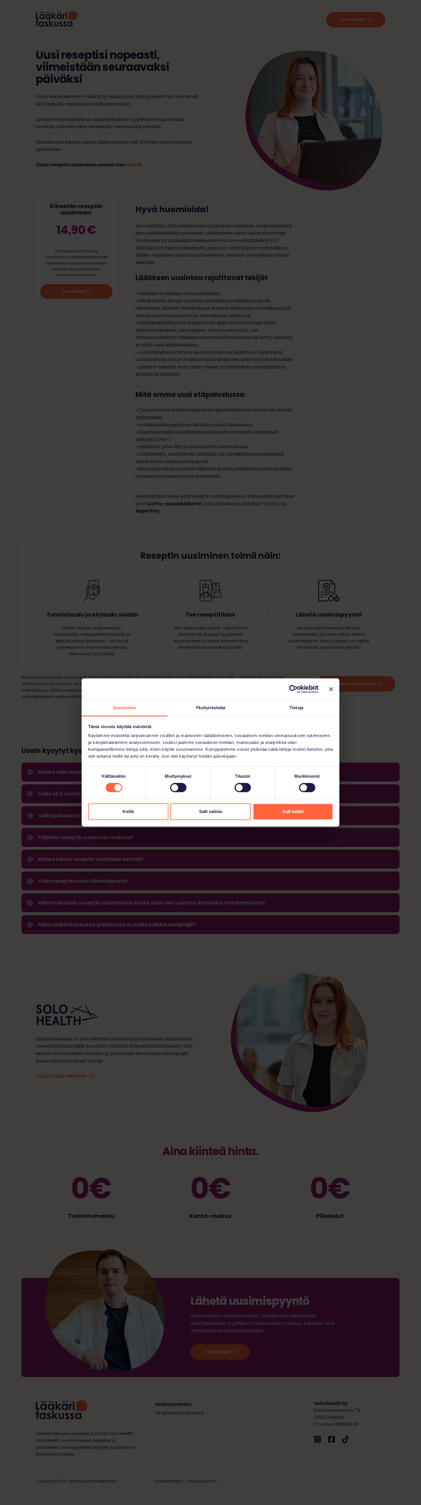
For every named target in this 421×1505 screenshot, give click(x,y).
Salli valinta (210, 811)
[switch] (178, 787)
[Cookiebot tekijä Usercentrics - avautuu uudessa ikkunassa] (293, 689)
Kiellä (128, 811)
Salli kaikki (293, 811)
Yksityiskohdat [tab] (210, 707)
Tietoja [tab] (296, 707)
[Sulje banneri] (331, 689)
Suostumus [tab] (124, 707)
